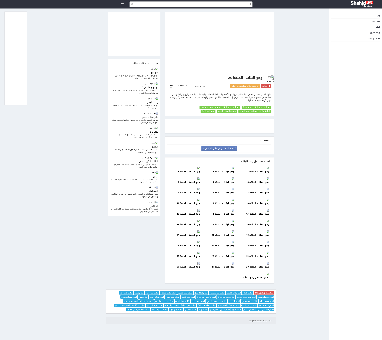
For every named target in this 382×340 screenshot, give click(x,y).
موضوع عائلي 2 (150, 87)
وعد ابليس (152, 102)
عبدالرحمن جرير (173, 86)
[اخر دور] (134, 69)
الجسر (155, 147)
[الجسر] (134, 143)
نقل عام (154, 132)
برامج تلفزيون (375, 32)
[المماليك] (134, 187)
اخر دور (154, 72)
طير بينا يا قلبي (150, 117)
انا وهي (154, 206)
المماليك (153, 191)
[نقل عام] (134, 128)
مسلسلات (376, 21)
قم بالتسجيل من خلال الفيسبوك (218, 148)
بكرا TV (377, 15)
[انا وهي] (134, 202)
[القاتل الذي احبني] (134, 158)
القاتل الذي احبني (148, 161)
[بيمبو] (134, 172)
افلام (378, 27)
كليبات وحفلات (374, 38)
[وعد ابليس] (134, 98)
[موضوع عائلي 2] (134, 83)
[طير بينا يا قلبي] (134, 113)
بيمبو (155, 176)
